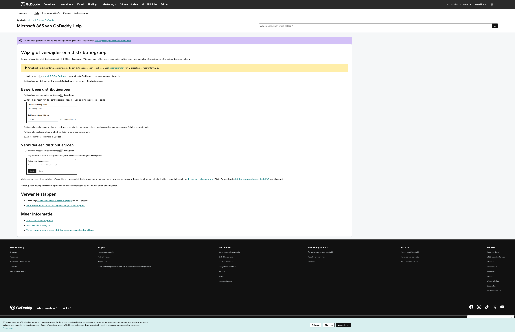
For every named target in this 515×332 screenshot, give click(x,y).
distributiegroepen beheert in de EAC (251, 179)
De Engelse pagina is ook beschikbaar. (113, 40)
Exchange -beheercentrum (200, 179)
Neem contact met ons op (20, 262)
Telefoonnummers (494, 291)
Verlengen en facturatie (410, 257)
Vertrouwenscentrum (18, 271)
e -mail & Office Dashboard (55, 76)
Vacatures (14, 257)
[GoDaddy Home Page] (21, 308)
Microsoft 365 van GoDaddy (40, 20)
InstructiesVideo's (51, 13)
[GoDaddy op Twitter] (494, 308)
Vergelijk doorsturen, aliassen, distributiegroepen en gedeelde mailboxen (60, 230)
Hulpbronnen (102, 262)
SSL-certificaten (129, 4)
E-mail (80, 4)
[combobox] (375, 26)
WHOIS (221, 276)
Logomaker (491, 286)
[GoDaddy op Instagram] (479, 308)
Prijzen (164, 4)
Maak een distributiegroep (38, 225)
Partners (311, 262)
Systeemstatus (81, 13)
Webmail (221, 271)
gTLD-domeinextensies (496, 257)
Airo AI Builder (149, 4)
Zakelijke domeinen (225, 262)
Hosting (490, 276)
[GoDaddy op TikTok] (486, 308)
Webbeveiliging (493, 281)
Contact (67, 13)
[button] (511, 317)
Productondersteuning (106, 252)
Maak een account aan (409, 262)
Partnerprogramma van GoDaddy (320, 252)
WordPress (491, 271)
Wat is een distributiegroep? (39, 220)
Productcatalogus (225, 281)
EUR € (66, 308)
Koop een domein (493, 252)
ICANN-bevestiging (225, 257)
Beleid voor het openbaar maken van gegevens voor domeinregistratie (124, 266)
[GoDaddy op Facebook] (471, 308)
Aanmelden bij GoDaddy (410, 252)
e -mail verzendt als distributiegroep (54, 200)
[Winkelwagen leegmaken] (492, 4)
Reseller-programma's (316, 257)
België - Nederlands (46, 308)
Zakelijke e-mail (493, 266)
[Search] (495, 25)
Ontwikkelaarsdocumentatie (229, 252)
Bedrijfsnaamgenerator (227, 266)
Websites (490, 262)
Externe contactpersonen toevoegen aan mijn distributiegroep (55, 205)
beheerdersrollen (116, 68)
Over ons (13, 252)
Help (36, 13)
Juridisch (13, 266)
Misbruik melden (104, 257)
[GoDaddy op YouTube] (502, 308)
